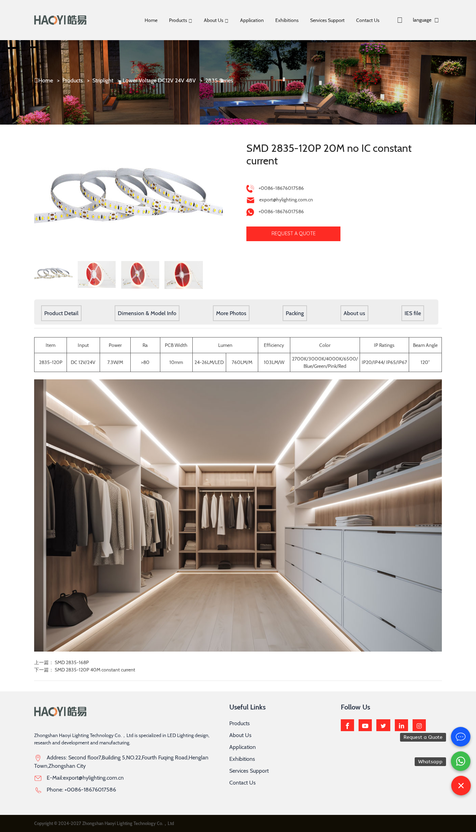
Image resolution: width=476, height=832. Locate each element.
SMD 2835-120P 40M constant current (95, 670)
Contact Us (367, 20)
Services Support (327, 20)
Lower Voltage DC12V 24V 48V (159, 80)
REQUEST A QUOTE (293, 233)
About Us (213, 20)
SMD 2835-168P (72, 662)
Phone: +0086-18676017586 (81, 789)
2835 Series (219, 80)
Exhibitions (287, 20)
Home (151, 20)
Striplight (102, 80)
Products (178, 20)
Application (252, 20)
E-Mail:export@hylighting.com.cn (85, 777)
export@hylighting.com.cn (286, 199)
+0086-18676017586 (281, 188)
